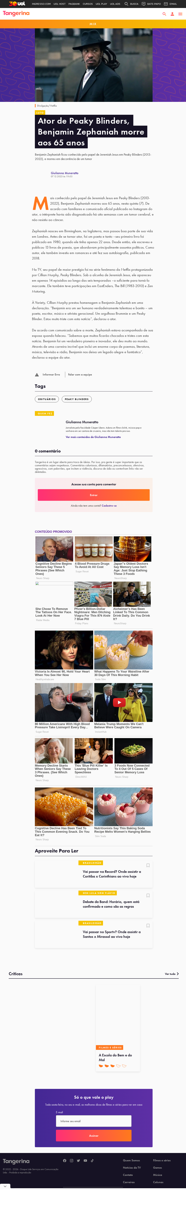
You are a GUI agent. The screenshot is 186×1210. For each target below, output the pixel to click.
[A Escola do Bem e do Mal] (118, 1017)
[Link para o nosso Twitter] (78, 1161)
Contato (128, 1175)
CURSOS (88, 4)
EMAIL (173, 4)
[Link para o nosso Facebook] (64, 1161)
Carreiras (129, 1182)
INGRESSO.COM (41, 4)
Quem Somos (131, 1160)
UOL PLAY (101, 4)
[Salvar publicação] (148, 865)
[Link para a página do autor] (43, 174)
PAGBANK (74, 4)
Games (157, 1167)
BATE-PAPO (154, 4)
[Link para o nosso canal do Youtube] (85, 1161)
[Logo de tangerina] (16, 14)
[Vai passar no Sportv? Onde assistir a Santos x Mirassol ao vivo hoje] (56, 934)
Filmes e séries (162, 1160)
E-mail (59, 1112)
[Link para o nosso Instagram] (71, 1161)
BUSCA (134, 4)
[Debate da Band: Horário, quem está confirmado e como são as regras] (56, 904)
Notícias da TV (132, 1167)
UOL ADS (115, 4)
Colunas (158, 1182)
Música (157, 1175)
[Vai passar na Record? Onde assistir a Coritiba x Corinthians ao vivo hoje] (56, 874)
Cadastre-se (109, 505)
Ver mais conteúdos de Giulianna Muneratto (93, 437)
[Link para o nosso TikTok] (92, 1161)
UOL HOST (60, 4)
